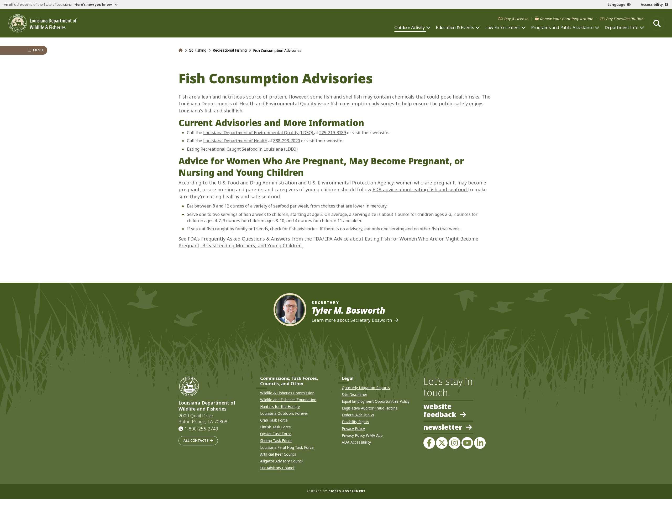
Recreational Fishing (230, 50)
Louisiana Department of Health (235, 141)
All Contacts (196, 440)
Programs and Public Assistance (562, 27)
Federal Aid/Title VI (358, 414)
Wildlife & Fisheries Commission (287, 392)
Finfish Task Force (275, 426)
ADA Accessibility (356, 442)
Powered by (336, 491)
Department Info (621, 27)
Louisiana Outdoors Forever (284, 413)
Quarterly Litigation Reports (366, 387)
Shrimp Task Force (276, 440)
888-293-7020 (286, 141)
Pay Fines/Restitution (625, 18)
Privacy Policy (353, 428)
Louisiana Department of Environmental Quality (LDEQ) (258, 132)
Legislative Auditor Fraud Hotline (370, 408)
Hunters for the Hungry (280, 406)
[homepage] (42, 23)
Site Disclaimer (354, 394)
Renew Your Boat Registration (567, 18)
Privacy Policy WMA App (362, 435)
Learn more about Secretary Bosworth (352, 320)
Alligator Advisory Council (281, 460)
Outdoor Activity (409, 27)
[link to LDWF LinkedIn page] (480, 443)
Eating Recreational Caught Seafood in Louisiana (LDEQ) (242, 149)
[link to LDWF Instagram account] (454, 443)
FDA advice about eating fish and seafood (420, 189)
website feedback (439, 410)
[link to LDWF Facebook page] (429, 443)
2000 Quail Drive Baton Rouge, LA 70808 (202, 419)
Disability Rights (355, 421)
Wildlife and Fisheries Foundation (288, 399)
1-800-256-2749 (201, 428)
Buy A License (516, 18)
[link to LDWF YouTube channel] (467, 443)
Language (616, 4)
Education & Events (455, 27)
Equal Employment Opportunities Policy (376, 401)
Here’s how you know (94, 4)
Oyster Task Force (275, 433)
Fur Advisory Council (277, 467)
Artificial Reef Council (278, 454)
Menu (38, 50)
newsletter (442, 427)
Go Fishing (197, 50)
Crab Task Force (274, 420)
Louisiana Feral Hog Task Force (287, 447)
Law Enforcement (502, 27)
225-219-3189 (332, 132)
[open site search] (657, 23)
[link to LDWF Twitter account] (442, 443)
